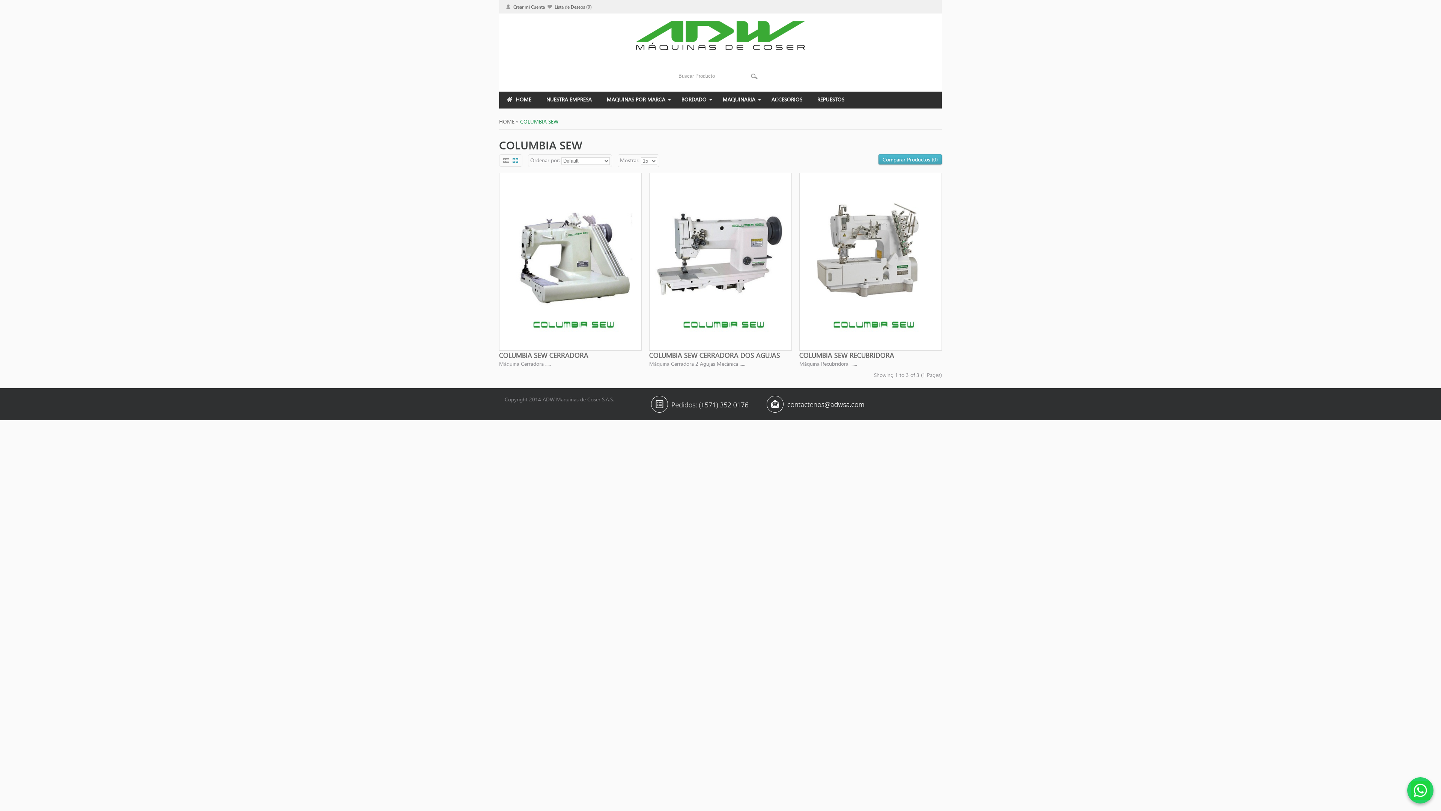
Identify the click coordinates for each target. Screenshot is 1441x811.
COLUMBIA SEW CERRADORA (543, 355)
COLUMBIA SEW (539, 121)
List (506, 160)
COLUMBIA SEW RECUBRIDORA (846, 355)
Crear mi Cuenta (529, 7)
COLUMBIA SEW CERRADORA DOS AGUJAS (714, 355)
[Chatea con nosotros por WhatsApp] (1420, 790)
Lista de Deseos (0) (573, 7)
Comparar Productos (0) (910, 159)
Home (506, 121)
